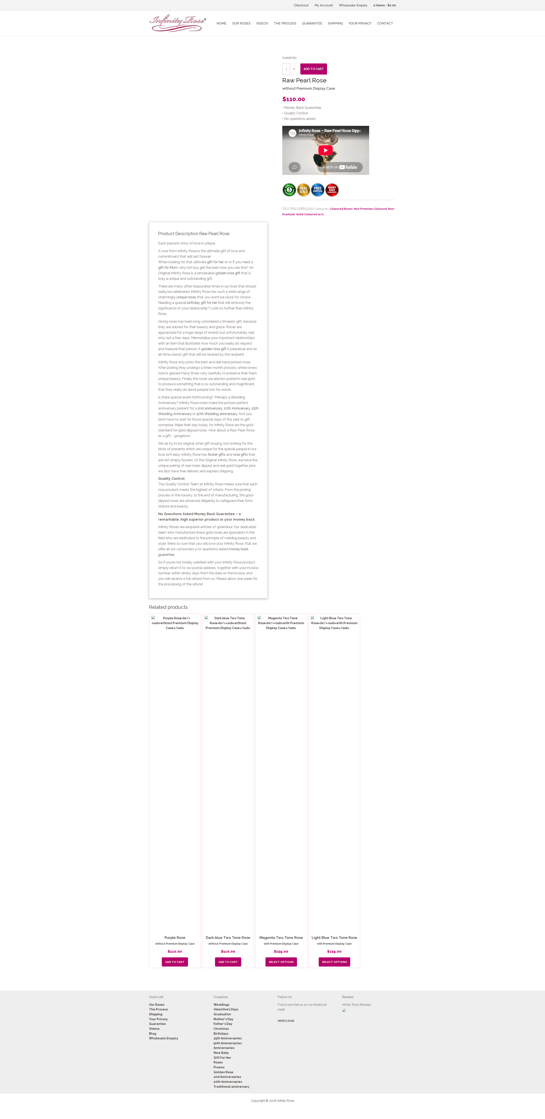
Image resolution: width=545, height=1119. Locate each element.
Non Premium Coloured (370, 208)
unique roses (186, 297)
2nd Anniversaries (227, 1077)
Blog (152, 1033)
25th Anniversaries (228, 1038)
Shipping (155, 1014)
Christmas (221, 1028)
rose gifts (240, 454)
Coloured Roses (341, 208)
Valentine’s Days (226, 1009)
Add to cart (314, 69)
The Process (158, 1009)
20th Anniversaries (228, 1081)
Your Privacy (158, 1019)
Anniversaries (224, 1048)
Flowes (219, 1067)
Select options (281, 961)
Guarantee (157, 1024)
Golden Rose (223, 1072)
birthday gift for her (202, 303)
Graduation (222, 1014)
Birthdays (221, 1033)
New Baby (221, 1052)
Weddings (221, 1004)
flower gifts (216, 454)
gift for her (215, 262)
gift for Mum (168, 268)
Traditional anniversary (231, 1086)
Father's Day (223, 1024)
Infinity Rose (286, 1020)
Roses (218, 1062)
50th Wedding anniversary (216, 414)
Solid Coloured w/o (310, 214)
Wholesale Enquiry (163, 1038)
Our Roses (156, 1004)
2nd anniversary (210, 408)
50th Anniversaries (228, 1043)
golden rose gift (227, 273)
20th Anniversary (237, 408)
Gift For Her (222, 1057)
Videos (154, 1028)
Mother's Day (223, 1019)
